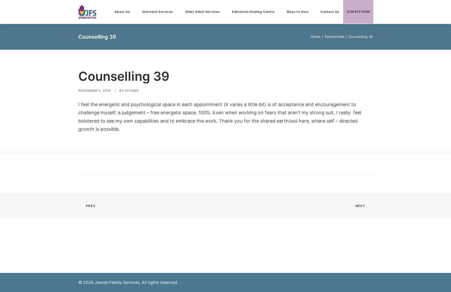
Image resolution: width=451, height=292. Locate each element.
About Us (122, 12)
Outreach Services (157, 12)
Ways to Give (297, 12)
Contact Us (330, 12)
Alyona (132, 91)
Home (316, 37)
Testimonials (334, 37)
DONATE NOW (358, 12)
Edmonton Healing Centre (253, 12)
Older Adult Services (202, 12)
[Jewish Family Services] (87, 12)
